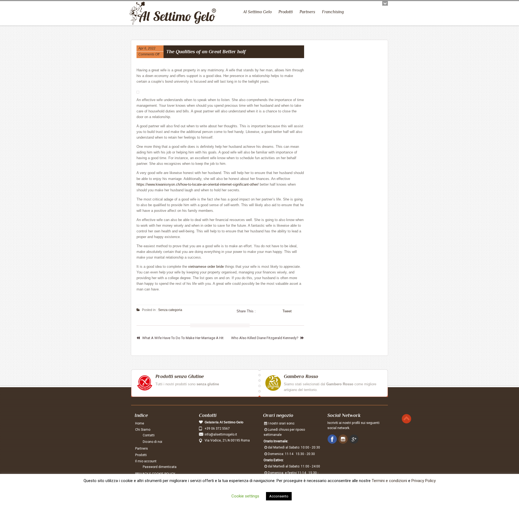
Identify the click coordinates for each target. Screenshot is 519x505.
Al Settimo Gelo (257, 11)
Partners (307, 11)
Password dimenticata (160, 467)
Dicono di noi (152, 442)
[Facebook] (332, 439)
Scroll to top (406, 418)
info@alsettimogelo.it (221, 434)
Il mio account (146, 461)
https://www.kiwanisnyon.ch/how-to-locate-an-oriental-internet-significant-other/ (198, 184)
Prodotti (285, 11)
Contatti (149, 435)
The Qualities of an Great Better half (206, 51)
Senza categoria (170, 310)
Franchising (333, 11)
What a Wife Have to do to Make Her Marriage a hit (183, 338)
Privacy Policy (423, 480)
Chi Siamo (142, 430)
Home (139, 423)
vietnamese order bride (206, 267)
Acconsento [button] (278, 496)
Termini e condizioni (389, 480)
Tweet (287, 311)
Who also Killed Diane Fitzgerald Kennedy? (264, 338)
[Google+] (354, 439)
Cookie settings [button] (245, 496)
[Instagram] (343, 439)
